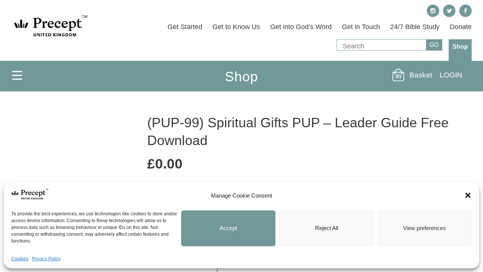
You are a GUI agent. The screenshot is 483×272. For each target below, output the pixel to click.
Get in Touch (361, 27)
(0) (398, 76)
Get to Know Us (236, 27)
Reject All (326, 228)
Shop (460, 46)
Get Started (185, 27)
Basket (420, 75)
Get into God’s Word (301, 27)
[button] (468, 195)
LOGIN (451, 75)
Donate (461, 27)
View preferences (424, 228)
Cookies (19, 258)
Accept (228, 228)
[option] (72, 178)
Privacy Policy (46, 258)
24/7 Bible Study (415, 27)
